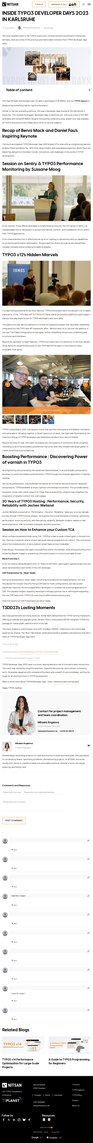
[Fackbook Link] (4, 1120)
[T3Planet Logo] (11, 1100)
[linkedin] (89, 745)
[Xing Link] (29, 1120)
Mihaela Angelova (31, 27)
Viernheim (58, 1095)
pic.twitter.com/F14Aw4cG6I (45, 651)
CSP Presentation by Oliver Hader (36, 601)
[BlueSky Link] (24, 1120)
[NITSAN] (10, 4)
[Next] (85, 384)
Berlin (47, 1095)
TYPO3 (48, 1127)
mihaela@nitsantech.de (48, 731)
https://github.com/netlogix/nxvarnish (50, 487)
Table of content (19, 90)
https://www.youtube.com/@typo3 (63, 681)
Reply (15, 849)
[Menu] (89, 4)
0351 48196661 (39, 1102)
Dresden (37, 1095)
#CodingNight (26, 651)
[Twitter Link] (9, 1120)
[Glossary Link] (44, 1120)
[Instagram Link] (19, 1120)
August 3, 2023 (33, 658)
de (83, 4)
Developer (49, 27)
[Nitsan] (11, 1085)
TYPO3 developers (41, 318)
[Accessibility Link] (49, 1120)
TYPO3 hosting (23, 516)
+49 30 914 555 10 (67, 731)
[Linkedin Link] (14, 1120)
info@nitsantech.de (41, 1105)
